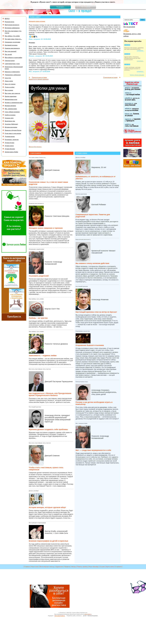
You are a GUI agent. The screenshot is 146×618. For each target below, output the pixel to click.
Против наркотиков (81, 194)
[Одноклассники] (32, 36)
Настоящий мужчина (35, 407)
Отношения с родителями (36, 249)
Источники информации (12, 28)
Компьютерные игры (82, 381)
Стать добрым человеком (12, 112)
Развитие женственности (36, 203)
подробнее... (140, 50)
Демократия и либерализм (13, 75)
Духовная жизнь (10, 136)
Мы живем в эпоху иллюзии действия (92, 263)
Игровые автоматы (10, 106)
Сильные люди (9, 118)
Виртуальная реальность (83, 239)
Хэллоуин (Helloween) (11, 124)
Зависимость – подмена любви (43, 356)
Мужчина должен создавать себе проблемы (48, 429)
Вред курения (9, 90)
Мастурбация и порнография (37, 523)
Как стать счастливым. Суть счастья (40, 369)
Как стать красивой (10, 51)
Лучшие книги (9, 146)
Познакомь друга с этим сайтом (132, 35)
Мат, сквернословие (81, 423)
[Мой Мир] (34, 36)
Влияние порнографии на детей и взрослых (48, 541)
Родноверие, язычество (83, 331)
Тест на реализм (129, 26)
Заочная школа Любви (11, 152)
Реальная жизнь (9, 22)
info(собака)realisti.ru (60, 615)
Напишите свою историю (37, 21)
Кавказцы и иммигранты (12, 72)
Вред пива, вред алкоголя (12, 93)
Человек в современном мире (13, 102)
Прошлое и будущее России (13, 130)
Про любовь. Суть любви (36, 299)
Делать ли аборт (34, 490)
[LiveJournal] (36, 36)
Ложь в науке (9, 81)
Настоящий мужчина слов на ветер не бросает (96, 312)
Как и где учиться (10, 84)
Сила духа (8, 78)
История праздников (11, 127)
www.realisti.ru (88, 614)
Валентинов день (10, 121)
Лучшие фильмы (10, 149)
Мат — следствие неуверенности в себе (93, 450)
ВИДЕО (7, 18)
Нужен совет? (35, 17)
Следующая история (110, 77)
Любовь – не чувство (38, 318)
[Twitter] (30, 36)
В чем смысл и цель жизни (13, 133)
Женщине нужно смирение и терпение (46, 228)
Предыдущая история (39, 77)
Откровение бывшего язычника (90, 345)
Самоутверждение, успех (12, 64)
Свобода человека (10, 115)
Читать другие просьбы (137, 75)
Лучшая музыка (9, 143)
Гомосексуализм (10, 60)
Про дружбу (8, 54)
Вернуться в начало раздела (38, 79)
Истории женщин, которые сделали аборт (47, 507)
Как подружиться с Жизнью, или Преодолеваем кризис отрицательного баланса (50, 394)
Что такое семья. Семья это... (37, 157)
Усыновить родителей (39, 276)
